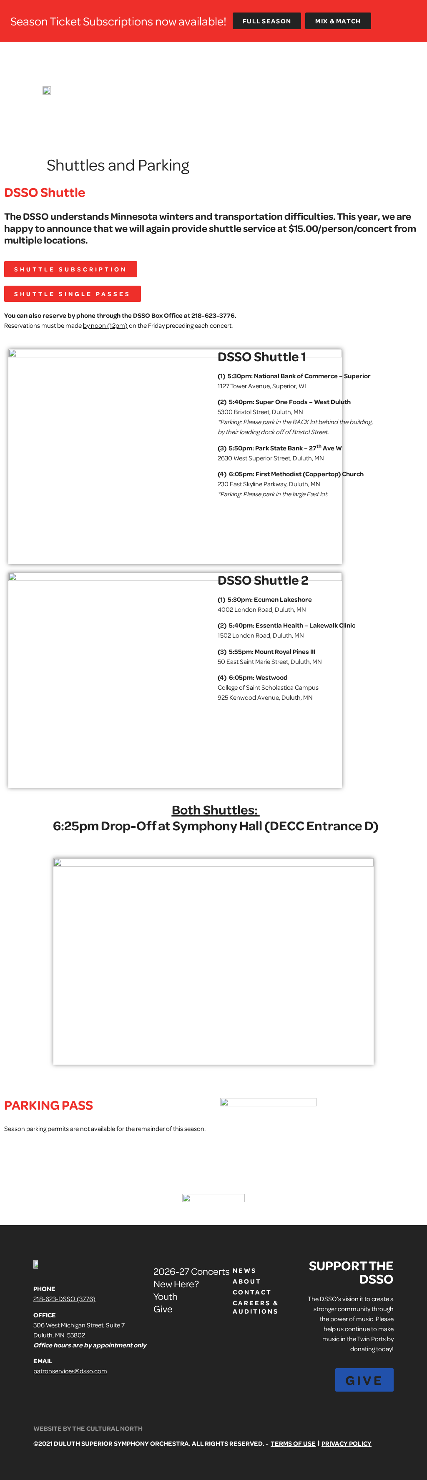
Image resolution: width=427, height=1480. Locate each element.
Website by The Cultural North (88, 1428)
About (247, 1281)
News (244, 1270)
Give (163, 1308)
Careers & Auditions (253, 1307)
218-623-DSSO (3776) (64, 1298)
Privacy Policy (347, 1443)
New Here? (176, 1283)
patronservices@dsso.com (70, 1371)
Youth (165, 1296)
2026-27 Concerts (191, 1271)
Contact (252, 1292)
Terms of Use (293, 1443)
